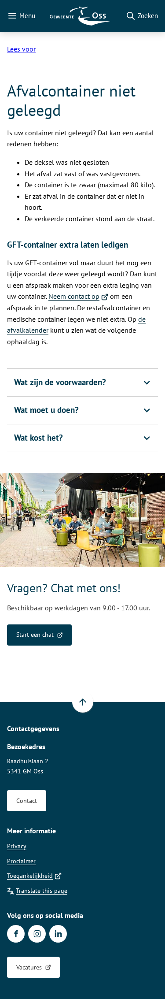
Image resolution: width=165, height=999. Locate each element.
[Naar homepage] (80, 16)
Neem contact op (78, 296)
